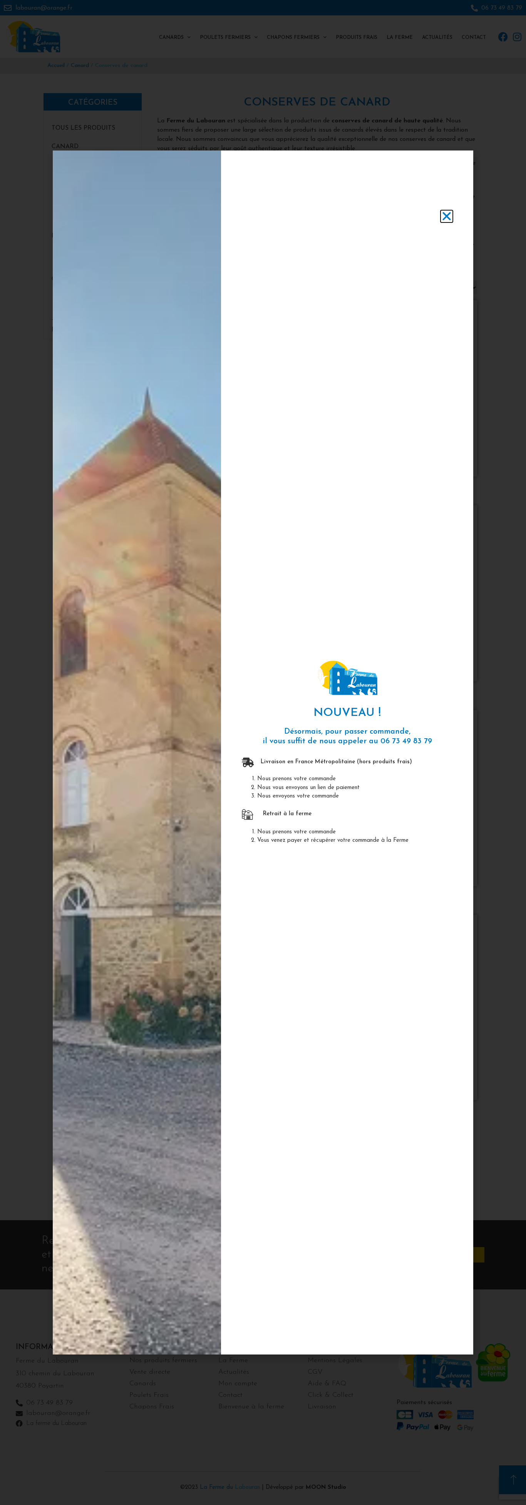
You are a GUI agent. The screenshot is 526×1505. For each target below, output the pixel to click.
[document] (263, 752)
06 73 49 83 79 (406, 741)
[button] (446, 216)
